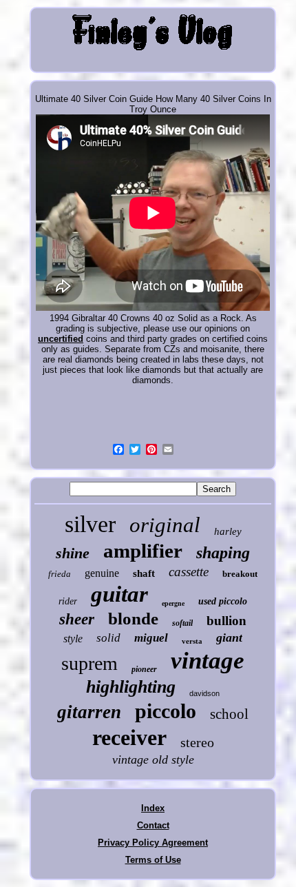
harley (228, 531)
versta (192, 641)
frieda (59, 574)
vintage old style (153, 759)
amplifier (142, 551)
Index (153, 808)
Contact (153, 825)
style (73, 638)
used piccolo (222, 601)
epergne (173, 603)
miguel (151, 637)
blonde (133, 618)
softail (182, 623)
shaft (144, 573)
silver (90, 524)
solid (108, 637)
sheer (76, 619)
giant (229, 637)
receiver (129, 737)
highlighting (131, 687)
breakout (239, 574)
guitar (119, 594)
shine (72, 553)
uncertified (60, 339)
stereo (197, 742)
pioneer (144, 669)
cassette (189, 571)
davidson (204, 693)
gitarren (89, 712)
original (164, 525)
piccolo (165, 711)
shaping (223, 553)
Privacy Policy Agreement (153, 842)
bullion (226, 620)
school (229, 714)
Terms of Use (153, 860)
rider (68, 601)
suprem (89, 663)
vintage (207, 660)
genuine (102, 573)
